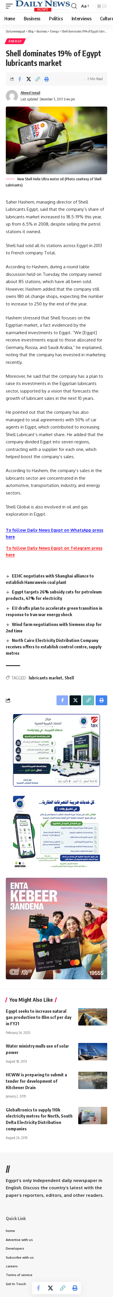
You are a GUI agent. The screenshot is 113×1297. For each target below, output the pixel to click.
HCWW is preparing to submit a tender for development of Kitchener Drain (36, 1081)
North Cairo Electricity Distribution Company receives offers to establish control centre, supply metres (53, 647)
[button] (11, 6)
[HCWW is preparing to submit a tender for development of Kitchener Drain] (92, 1080)
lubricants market (45, 677)
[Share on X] (29, 79)
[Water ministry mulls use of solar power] (92, 1051)
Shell (69, 677)
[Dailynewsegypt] (43, 6)
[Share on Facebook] (20, 79)
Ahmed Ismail (30, 93)
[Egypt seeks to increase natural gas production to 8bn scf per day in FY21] (92, 1017)
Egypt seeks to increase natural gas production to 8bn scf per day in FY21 (38, 1017)
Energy (15, 41)
